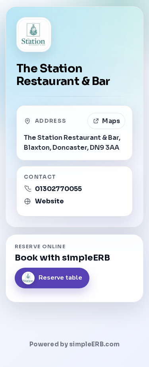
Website (49, 201)
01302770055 (58, 189)
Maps (111, 121)
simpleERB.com (94, 344)
